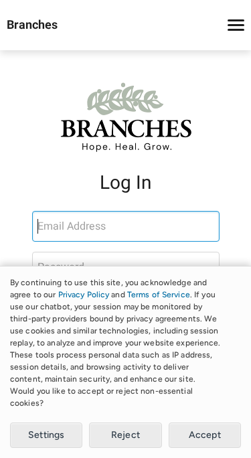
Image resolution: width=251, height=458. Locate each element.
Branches (32, 25)
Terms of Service (158, 294)
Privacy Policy (84, 294)
